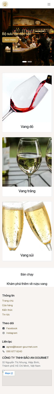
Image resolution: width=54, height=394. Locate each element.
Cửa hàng (7, 305)
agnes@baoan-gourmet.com (21, 346)
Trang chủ (7, 300)
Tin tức (6, 314)
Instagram (11, 333)
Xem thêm (10, 39)
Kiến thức (7, 309)
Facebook (11, 328)
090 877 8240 (14, 351)
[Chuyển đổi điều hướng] (49, 4)
